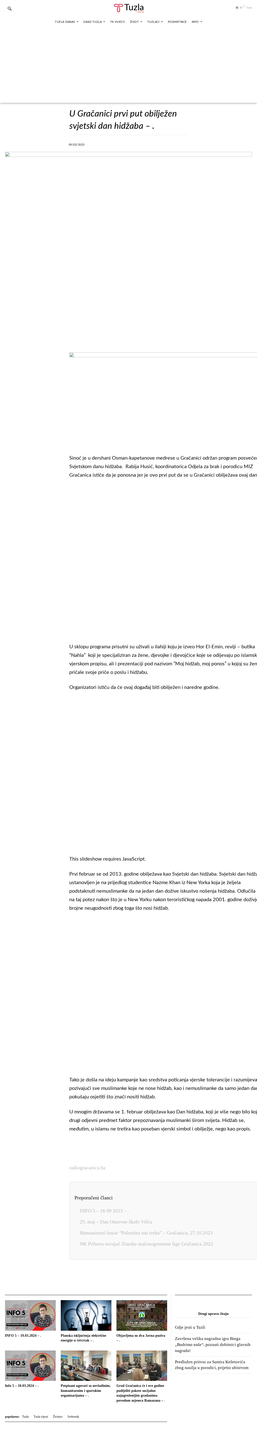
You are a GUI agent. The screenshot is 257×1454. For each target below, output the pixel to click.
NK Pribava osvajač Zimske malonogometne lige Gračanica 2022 (146, 1244)
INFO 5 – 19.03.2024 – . (23, 1335)
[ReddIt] (173, 144)
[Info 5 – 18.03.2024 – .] (30, 1366)
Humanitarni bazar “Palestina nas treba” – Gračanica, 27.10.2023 (146, 1232)
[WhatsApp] (139, 144)
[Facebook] (104, 144)
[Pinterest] (162, 144)
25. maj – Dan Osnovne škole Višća (116, 1221)
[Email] (185, 144)
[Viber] (127, 144)
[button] (9, 8)
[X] (115, 144)
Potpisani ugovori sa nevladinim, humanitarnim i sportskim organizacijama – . (86, 1390)
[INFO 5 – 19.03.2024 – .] (30, 1315)
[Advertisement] (128, 65)
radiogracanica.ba (87, 1167)
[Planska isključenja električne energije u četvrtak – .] (86, 1315)
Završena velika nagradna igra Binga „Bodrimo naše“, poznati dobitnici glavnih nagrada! (212, 1344)
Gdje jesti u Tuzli (190, 1327)
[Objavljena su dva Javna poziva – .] (141, 1315)
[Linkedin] (150, 144)
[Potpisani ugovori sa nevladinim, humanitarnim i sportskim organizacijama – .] (86, 1366)
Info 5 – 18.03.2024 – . (22, 1386)
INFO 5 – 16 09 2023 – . (104, 1210)
